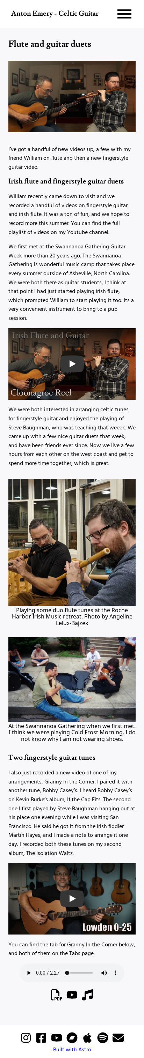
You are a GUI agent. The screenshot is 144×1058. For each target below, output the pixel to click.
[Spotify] (103, 1042)
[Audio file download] (87, 1000)
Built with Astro (72, 1049)
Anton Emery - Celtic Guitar (55, 14)
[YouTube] (57, 1042)
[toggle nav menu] (124, 14)
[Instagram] (26, 1042)
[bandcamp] (72, 1042)
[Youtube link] (72, 1000)
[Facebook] (42, 1042)
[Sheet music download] (57, 1000)
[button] (72, 364)
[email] (118, 1042)
